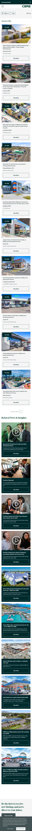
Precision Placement (8, 480)
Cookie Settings (10, 828)
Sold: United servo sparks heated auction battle (15, 697)
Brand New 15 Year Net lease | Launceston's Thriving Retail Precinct (14, 164)
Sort (13, 13)
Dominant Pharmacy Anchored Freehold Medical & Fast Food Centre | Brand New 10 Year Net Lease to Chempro (15, 86)
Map (30, 13)
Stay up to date (8, 815)
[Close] (29, 818)
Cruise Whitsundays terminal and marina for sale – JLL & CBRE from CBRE (16, 625)
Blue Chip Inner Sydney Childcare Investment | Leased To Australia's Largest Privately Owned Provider (15, 126)
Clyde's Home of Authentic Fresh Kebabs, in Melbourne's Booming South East (14, 240)
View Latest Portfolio (5, 2)
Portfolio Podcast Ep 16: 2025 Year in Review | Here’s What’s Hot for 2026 (15, 517)
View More (16, 58)
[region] (16, 823)
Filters (6, 13)
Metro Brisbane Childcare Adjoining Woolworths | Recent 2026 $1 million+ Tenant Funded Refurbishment (16, 47)
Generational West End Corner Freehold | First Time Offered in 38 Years (15, 392)
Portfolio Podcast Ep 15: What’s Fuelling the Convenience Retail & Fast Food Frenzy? (14, 553)
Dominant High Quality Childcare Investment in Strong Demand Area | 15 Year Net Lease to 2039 (16, 202)
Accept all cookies (20, 828)
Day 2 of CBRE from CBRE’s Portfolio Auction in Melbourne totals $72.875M (15, 770)
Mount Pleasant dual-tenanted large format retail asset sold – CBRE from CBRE (16, 589)
